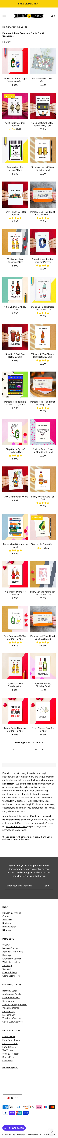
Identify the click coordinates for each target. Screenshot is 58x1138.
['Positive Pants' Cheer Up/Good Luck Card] (43, 432)
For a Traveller (9, 1047)
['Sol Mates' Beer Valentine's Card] (15, 242)
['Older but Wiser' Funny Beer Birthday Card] (43, 337)
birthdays (13, 773)
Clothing (6, 969)
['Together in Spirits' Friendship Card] (15, 432)
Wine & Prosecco (11, 1053)
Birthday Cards (9, 990)
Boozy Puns (8, 1057)
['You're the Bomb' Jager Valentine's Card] (15, 62)
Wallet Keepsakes (11, 962)
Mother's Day (8, 1015)
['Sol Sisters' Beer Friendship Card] (15, 667)
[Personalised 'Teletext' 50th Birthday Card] (15, 385)
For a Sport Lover (11, 1040)
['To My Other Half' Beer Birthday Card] (43, 151)
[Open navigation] (7, 16)
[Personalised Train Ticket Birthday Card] (43, 385)
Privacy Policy (9, 926)
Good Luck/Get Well (12, 1021)
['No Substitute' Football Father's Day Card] (43, 106)
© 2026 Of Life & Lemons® (13, 1135)
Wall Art (6, 945)
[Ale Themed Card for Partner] (15, 575)
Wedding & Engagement (14, 1004)
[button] (15, 218)
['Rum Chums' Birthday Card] (15, 290)
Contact (6, 916)
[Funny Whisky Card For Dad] (43, 480)
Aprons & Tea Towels (12, 951)
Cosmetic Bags (9, 972)
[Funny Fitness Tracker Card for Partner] (43, 242)
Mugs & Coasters (10, 948)
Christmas (7, 1060)
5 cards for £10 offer (16, 826)
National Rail (8, 1036)
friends (5, 801)
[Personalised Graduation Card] (15, 527)
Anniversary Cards (11, 994)
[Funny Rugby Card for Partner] (15, 195)
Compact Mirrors (11, 976)
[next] (43, 749)
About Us (7, 919)
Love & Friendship (11, 997)
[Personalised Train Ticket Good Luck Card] (43, 619)
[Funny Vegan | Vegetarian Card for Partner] (43, 575)
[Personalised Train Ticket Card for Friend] (43, 195)
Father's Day (8, 1011)
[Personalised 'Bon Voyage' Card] (15, 151)
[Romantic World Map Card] (43, 62)
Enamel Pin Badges (11, 958)
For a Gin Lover (10, 1043)
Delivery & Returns (11, 912)
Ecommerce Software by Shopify (40, 1135)
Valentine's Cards (10, 1008)
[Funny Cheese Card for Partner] (43, 711)
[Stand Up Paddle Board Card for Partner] (43, 290)
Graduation (8, 1001)
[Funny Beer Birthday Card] (15, 480)
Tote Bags (7, 965)
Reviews (6, 923)
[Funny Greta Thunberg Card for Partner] (15, 711)
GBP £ (14, 1098)
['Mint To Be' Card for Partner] (15, 106)
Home (5, 26)
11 (36, 749)
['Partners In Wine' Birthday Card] (43, 667)
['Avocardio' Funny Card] (43, 527)
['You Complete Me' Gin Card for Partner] (15, 619)
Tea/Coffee (7, 1050)
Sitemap (6, 930)
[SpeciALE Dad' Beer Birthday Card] (15, 337)
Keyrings (6, 955)
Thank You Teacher (11, 1018)
